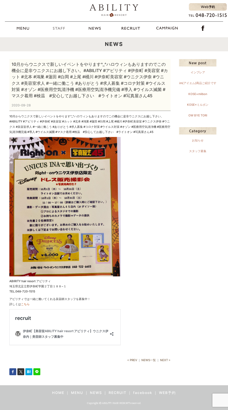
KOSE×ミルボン (197, 104)
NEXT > (165, 360)
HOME (58, 393)
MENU (77, 393)
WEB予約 (167, 393)
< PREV (132, 360)
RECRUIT (117, 393)
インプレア (198, 72)
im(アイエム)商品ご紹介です (197, 83)
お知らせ (198, 140)
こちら (25, 304)
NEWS (96, 393)
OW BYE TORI (197, 115)
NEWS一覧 (148, 360)
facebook (142, 393)
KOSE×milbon (197, 94)
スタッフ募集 (197, 151)
